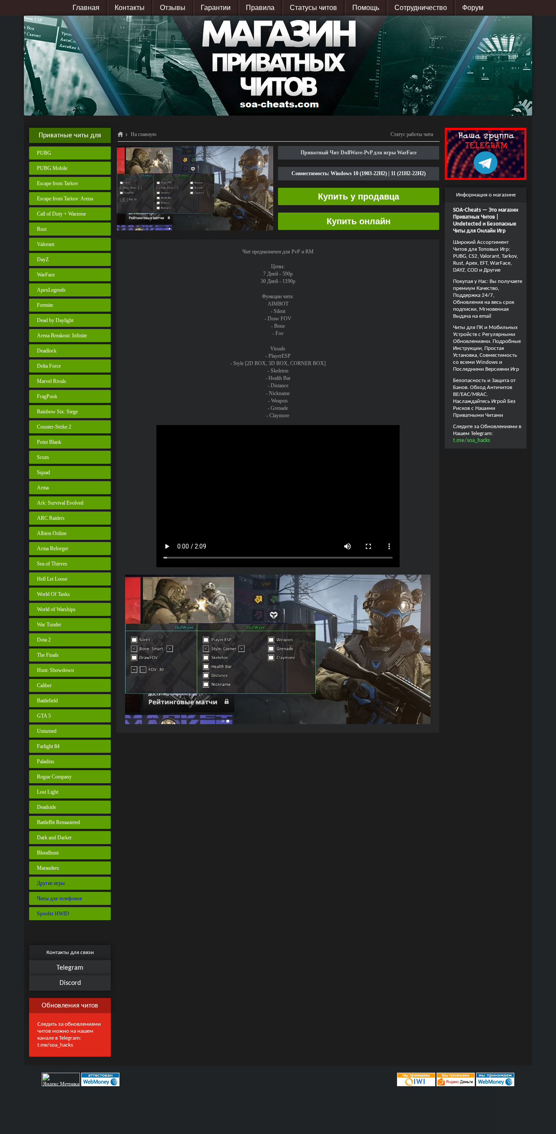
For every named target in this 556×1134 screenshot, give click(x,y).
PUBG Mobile (52, 168)
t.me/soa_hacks (55, 1045)
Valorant (45, 244)
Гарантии (216, 7)
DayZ (43, 259)
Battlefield (47, 701)
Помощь (365, 7)
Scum (43, 457)
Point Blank (49, 442)
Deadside (46, 807)
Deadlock (46, 351)
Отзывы (172, 7)
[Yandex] (456, 1079)
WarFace (46, 275)
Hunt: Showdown (55, 670)
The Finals (48, 655)
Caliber (44, 685)
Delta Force (49, 366)
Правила (260, 7)
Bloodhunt (48, 853)
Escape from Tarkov (57, 183)
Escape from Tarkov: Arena (65, 199)
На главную (143, 134)
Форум (472, 7)
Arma (43, 488)
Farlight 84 (48, 746)
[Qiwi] (415, 1079)
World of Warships (56, 609)
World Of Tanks (53, 594)
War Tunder (49, 625)
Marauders (48, 868)
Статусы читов (313, 7)
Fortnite (45, 305)
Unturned (46, 731)
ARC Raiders (51, 518)
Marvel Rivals (51, 381)
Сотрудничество (420, 7)
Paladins (45, 761)
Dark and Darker (54, 838)
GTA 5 (44, 716)
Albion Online (51, 533)
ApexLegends (51, 290)
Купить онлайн (359, 221)
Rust (41, 229)
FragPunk (47, 396)
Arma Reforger (52, 548)
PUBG (44, 153)
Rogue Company (54, 777)
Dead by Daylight (55, 320)
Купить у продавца (358, 196)
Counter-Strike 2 (54, 427)
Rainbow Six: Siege (57, 412)
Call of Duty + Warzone (61, 214)
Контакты (130, 7)
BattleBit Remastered (58, 822)
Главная (86, 7)
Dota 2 (44, 640)
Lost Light (47, 792)
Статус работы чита (412, 134)
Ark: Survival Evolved (60, 503)
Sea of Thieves (52, 564)
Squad (43, 472)
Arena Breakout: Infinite (62, 336)
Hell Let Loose (52, 579)
